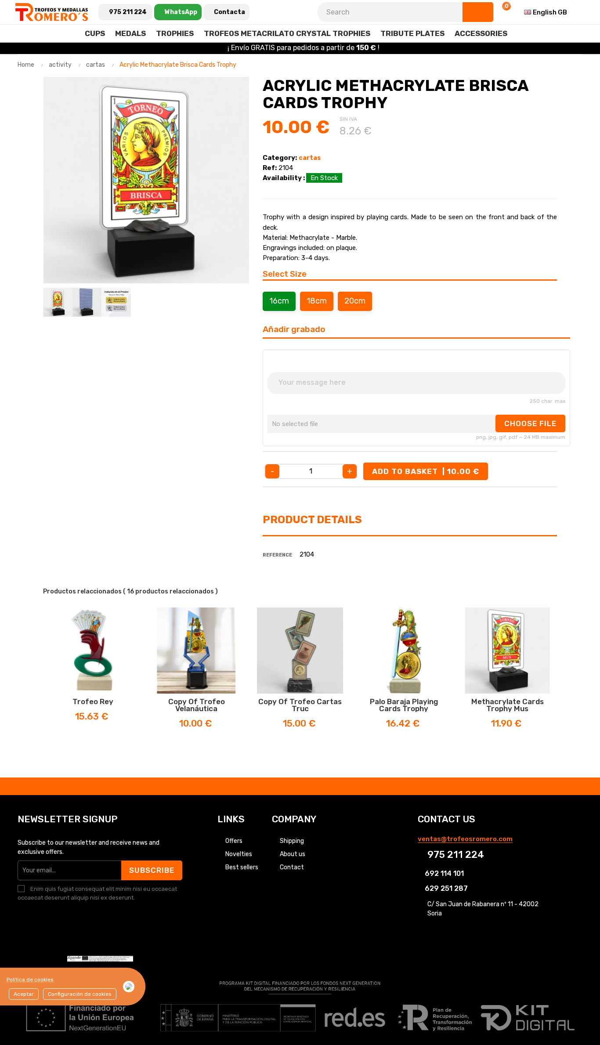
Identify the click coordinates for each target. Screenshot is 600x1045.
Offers (233, 841)
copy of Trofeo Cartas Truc (300, 705)
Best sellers (241, 867)
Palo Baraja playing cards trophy (404, 705)
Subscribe (151, 870)
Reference (277, 555)
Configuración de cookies (80, 994)
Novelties (238, 854)
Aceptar (24, 994)
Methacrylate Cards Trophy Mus (507, 705)
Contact (292, 867)
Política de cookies (30, 979)
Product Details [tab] (312, 519)
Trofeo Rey (92, 701)
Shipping (292, 841)
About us (292, 854)
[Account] (480, 12)
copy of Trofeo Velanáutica (196, 705)
